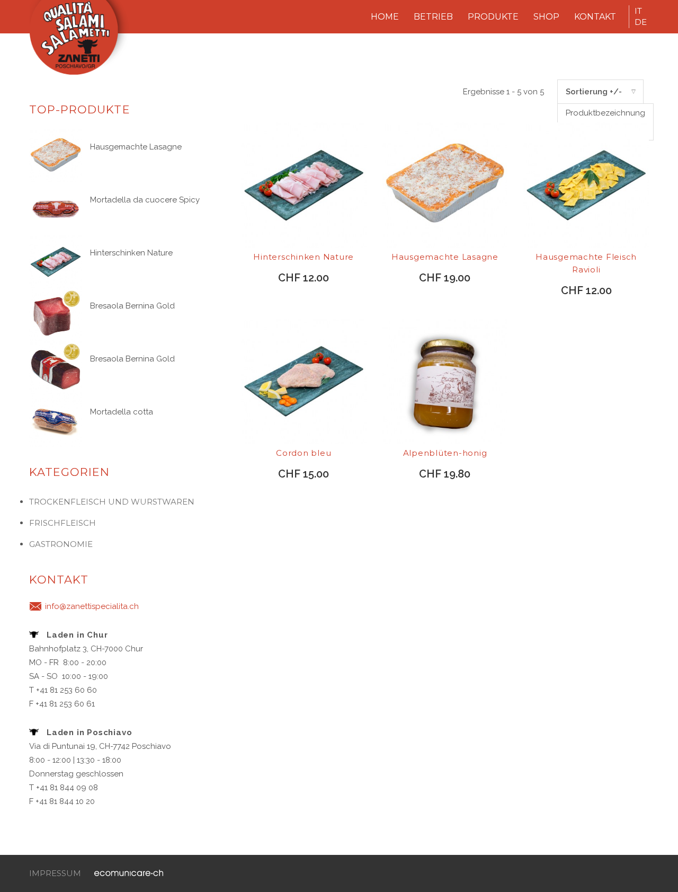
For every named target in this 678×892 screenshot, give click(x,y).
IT (638, 11)
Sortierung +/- (594, 91)
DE (641, 22)
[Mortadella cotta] (55, 420)
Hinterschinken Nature (131, 253)
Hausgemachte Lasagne (136, 147)
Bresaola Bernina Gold (132, 306)
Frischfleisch (62, 523)
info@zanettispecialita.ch (92, 606)
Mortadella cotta (121, 412)
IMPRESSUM (55, 873)
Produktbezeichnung (605, 113)
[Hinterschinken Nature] (55, 261)
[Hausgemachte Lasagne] (55, 155)
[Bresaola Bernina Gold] (55, 314)
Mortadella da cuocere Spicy (145, 200)
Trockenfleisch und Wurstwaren (111, 502)
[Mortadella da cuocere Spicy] (55, 208)
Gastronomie (61, 544)
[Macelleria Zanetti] (84, 42)
